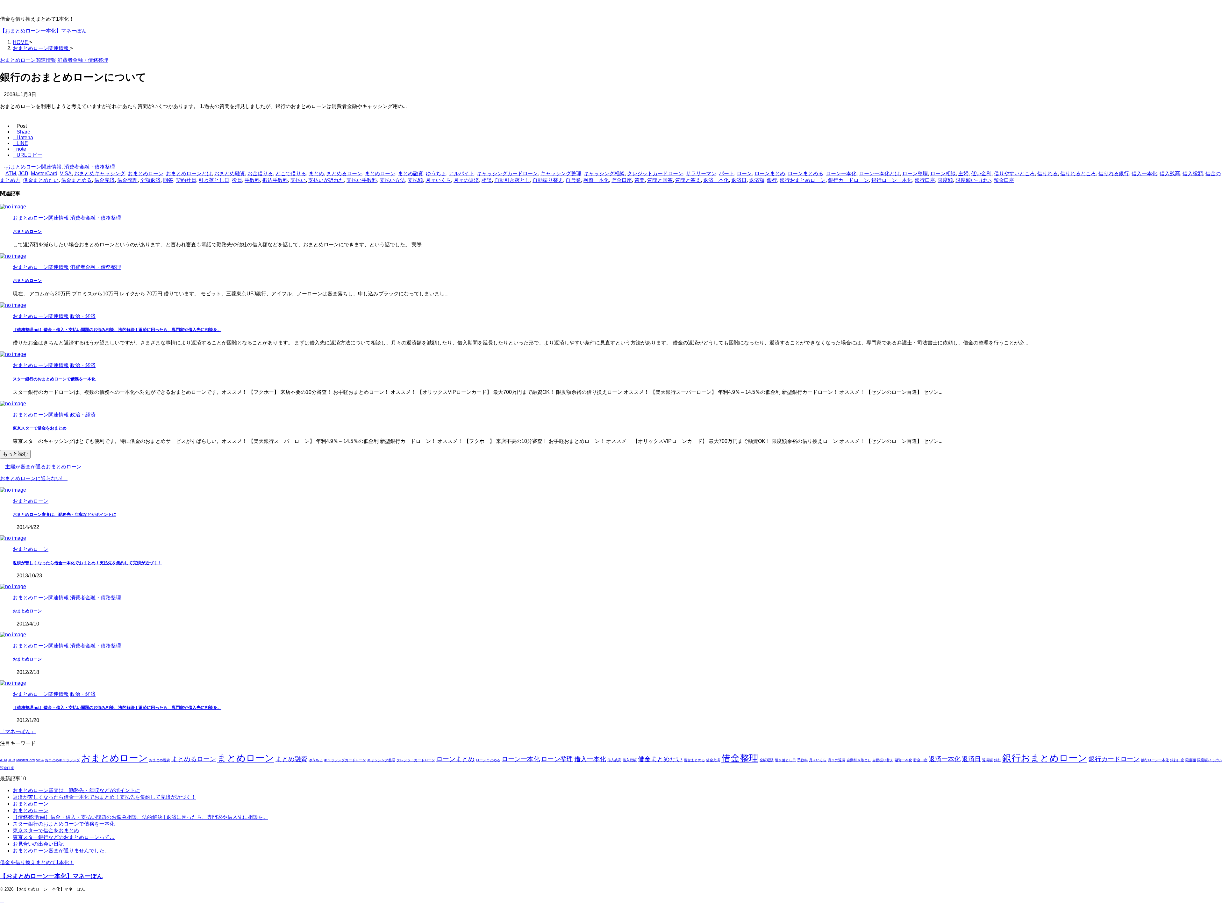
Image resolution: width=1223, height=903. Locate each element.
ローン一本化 (841, 173)
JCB (23, 173)
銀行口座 (925, 180)
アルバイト (461, 173)
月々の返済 (466, 180)
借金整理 (127, 180)
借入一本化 (1144, 173)
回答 (168, 180)
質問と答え (688, 180)
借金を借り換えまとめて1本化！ (37, 862)
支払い (298, 180)
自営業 (573, 180)
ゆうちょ (436, 173)
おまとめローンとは (189, 173)
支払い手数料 (362, 180)
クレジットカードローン (655, 173)
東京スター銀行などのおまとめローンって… (64, 837)
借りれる (1047, 173)
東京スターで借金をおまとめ (40, 428)
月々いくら (438, 180)
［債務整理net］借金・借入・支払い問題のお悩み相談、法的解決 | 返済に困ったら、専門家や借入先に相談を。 (117, 329)
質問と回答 (660, 180)
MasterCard (44, 173)
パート (726, 173)
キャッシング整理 (560, 173)
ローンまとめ (770, 173)
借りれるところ (1078, 173)
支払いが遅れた (326, 180)
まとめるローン (344, 173)
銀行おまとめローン (803, 180)
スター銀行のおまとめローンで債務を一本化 (54, 379)
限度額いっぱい (973, 180)
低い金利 (981, 173)
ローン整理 (915, 173)
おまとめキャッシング (99, 173)
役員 (237, 180)
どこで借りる (290, 173)
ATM (10, 173)
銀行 (772, 180)
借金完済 (104, 180)
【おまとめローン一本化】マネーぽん (43, 30)
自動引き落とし (512, 180)
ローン (744, 173)
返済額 (756, 180)
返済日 (739, 180)
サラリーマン (701, 173)
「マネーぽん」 (18, 731)
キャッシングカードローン (507, 173)
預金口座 (1004, 180)
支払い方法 (392, 180)
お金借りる (260, 173)
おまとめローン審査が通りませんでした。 (61, 850)
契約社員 (186, 180)
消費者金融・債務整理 (89, 167)
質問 (639, 180)
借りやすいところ (1014, 173)
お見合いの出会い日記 (38, 844)
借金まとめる (76, 180)
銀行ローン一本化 (891, 180)
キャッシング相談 (604, 173)
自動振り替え (548, 180)
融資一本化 (596, 180)
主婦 (963, 173)
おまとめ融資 (229, 173)
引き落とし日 (214, 180)
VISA (66, 173)
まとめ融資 (410, 173)
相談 (487, 180)
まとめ (316, 173)
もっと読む (15, 454)
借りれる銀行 (1113, 173)
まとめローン (380, 173)
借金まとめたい (41, 180)
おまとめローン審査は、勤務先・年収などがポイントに (64, 514)
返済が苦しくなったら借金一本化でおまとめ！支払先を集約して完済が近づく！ (87, 562)
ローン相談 (943, 173)
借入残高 (1170, 173)
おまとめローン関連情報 (33, 167)
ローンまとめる (805, 173)
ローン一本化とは (879, 173)
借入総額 (1193, 173)
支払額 (415, 180)
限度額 (945, 180)
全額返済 (150, 180)
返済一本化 (716, 180)
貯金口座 (622, 180)
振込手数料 (275, 180)
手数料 (252, 180)
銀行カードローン (848, 180)
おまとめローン (145, 173)
